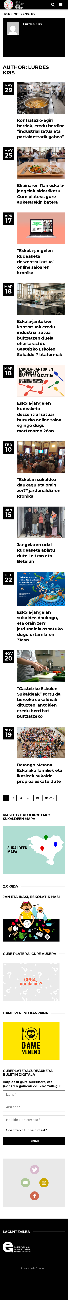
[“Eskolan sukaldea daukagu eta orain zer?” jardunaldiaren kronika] (41, 457)
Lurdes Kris (32, 24)
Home (6, 13)
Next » (49, 798)
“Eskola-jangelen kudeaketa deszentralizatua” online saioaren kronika (36, 261)
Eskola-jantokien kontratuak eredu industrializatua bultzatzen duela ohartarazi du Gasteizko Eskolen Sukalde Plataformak (39, 338)
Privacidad (27, 1268)
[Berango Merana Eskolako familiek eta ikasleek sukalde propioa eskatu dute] (41, 742)
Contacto (41, 1268)
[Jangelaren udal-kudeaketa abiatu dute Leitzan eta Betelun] (41, 522)
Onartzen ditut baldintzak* (26, 1130)
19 (37, 798)
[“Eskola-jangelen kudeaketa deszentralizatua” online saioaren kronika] (41, 228)
